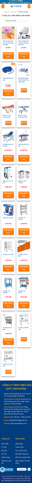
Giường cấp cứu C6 (23, 145)
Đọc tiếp (24, 90)
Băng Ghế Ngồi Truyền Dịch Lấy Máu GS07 (23, 80)
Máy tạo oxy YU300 (22, 182)
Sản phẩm (13, 12)
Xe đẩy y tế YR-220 (8, 365)
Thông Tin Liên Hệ (6, 462)
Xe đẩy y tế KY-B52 (23, 255)
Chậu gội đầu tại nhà (8, 79)
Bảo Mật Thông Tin (21, 454)
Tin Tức (4, 454)
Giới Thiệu (5, 444)
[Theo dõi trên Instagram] (11, 1)
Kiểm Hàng (19, 444)
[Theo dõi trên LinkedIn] (20, 1)
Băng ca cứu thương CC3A (22, 116)
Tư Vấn (3, 447)
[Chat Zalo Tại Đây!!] (29, 469)
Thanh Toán (19, 447)
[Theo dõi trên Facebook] (9, 1)
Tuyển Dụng (5, 457)
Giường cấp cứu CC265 (8, 145)
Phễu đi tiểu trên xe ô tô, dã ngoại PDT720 (23, 42)
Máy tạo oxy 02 (8, 218)
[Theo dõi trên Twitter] (13, 1)
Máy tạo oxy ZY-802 (8, 182)
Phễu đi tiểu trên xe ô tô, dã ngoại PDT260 (8, 42)
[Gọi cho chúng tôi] (16, 1)
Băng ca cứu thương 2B (7, 116)
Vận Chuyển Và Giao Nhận (22, 462)
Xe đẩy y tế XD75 (21, 291)
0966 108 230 (26, 417)
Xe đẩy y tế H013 (8, 254)
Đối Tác (4, 450)
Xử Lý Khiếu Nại (21, 450)
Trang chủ (6, 12)
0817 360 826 (14, 417)
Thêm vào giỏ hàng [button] (8, 55)
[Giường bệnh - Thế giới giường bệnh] (16, 6)
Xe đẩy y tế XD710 (21, 218)
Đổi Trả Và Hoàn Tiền (22, 457)
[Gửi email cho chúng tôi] (14, 1)
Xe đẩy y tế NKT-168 (23, 328)
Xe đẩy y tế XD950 (6, 291)
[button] (2, 6)
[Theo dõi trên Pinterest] (18, 1)
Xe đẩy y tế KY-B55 (8, 328)
